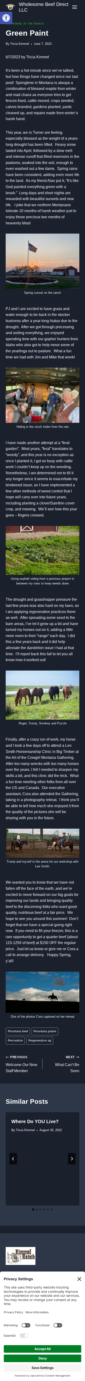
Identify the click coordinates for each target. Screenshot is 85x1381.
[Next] (72, 1158)
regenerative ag (39, 1040)
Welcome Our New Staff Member (21, 1064)
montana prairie (45, 1031)
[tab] (33, 1209)
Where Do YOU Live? (35, 1121)
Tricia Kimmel (19, 44)
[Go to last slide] (13, 1158)
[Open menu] (74, 7)
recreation (15, 1040)
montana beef (18, 1031)
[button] (6, 18)
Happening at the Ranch (25, 23)
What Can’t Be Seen (67, 1064)
